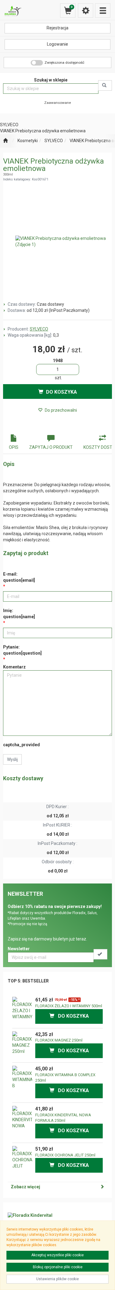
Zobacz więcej (25, 1186)
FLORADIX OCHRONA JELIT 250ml (65, 1155)
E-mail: (19, 577)
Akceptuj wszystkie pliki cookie (57, 1255)
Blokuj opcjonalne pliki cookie (57, 1267)
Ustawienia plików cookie (57, 1279)
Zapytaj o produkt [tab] (51, 447)
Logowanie (57, 44)
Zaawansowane (57, 102)
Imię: (19, 613)
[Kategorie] (102, 10)
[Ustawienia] (85, 10)
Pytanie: (22, 650)
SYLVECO (53, 140)
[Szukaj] (105, 85)
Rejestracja (57, 27)
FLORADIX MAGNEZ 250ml (58, 1040)
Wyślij (12, 759)
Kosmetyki (27, 140)
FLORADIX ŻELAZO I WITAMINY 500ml (68, 1006)
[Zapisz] (100, 954)
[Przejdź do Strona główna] (5, 141)
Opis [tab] (13, 447)
